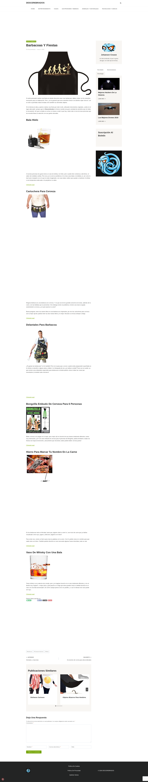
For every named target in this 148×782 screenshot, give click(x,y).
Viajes (56, 8)
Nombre (29, 747)
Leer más (102, 98)
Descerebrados (32, 49)
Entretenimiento (44, 8)
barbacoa (29, 651)
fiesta (46, 651)
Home (33, 8)
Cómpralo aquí (30, 184)
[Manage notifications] (3, 779)
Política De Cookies (74, 766)
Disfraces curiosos (37, 697)
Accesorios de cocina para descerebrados (79, 659)
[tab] (100, 70)
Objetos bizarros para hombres (74, 697)
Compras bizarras (38, 651)
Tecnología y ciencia (109, 8)
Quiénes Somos (74, 775)
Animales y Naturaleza (90, 8)
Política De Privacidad (74, 770)
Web (73, 747)
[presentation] (42, 684)
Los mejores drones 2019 (108, 118)
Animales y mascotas (32, 659)
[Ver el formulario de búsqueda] (120, 3)
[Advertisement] (74, 23)
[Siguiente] (87, 689)
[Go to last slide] (30, 689)
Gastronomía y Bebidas (70, 8)
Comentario (30, 723)
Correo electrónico (55, 747)
